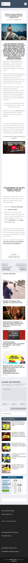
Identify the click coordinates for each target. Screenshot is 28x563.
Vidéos (16, 19)
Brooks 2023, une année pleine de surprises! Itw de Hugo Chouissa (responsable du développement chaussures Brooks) (13, 369)
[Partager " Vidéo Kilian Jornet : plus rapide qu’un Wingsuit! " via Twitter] (12, 256)
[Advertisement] (14, 170)
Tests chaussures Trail (6, 514)
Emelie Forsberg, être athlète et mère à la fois (12, 302)
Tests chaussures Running (7, 510)
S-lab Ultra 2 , (13, 220)
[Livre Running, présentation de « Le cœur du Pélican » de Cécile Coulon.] (14, 335)
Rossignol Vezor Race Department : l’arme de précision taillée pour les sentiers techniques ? (18, 434)
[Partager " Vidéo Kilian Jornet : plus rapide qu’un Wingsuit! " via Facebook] (9, 256)
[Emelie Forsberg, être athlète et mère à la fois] (14, 287)
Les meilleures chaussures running (9, 551)
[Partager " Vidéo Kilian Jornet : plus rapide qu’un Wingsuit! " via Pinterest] (15, 256)
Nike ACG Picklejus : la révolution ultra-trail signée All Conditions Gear (18, 423)
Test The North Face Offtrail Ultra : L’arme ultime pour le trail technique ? (18, 467)
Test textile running (6, 535)
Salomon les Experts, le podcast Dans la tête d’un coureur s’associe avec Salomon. (13, 324)
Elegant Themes (13, 559)
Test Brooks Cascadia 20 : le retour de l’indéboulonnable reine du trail (18, 456)
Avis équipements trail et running (9, 532)
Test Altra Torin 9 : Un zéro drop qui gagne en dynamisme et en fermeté (18, 444)
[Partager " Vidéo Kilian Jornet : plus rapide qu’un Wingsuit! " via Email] (18, 256)
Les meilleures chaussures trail (9, 548)
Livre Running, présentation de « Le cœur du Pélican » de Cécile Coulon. (14, 344)
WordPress (14, 561)
